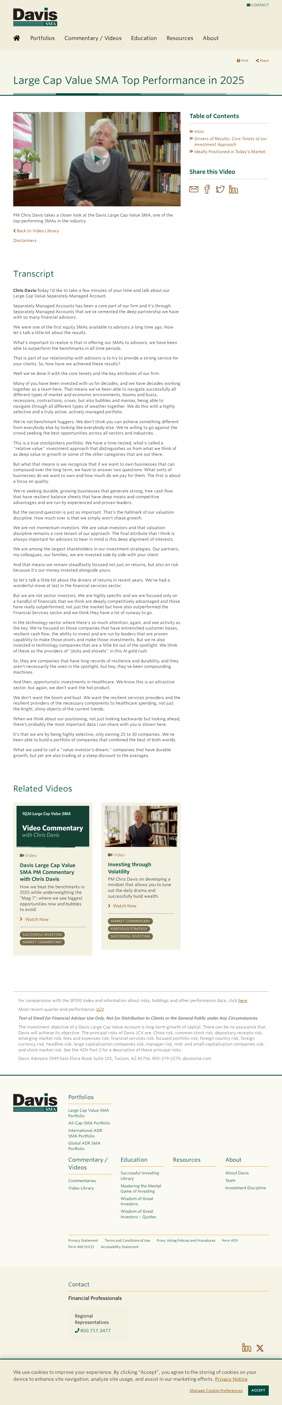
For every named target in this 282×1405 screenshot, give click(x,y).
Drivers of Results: (230, 141)
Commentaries (82, 1181)
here (242, 1000)
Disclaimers (25, 240)
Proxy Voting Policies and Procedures (186, 1240)
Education (134, 1159)
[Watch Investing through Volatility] (141, 826)
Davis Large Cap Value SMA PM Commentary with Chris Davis (47, 872)
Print (244, 60)
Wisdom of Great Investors (137, 1201)
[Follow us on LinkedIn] (246, 1348)
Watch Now (37, 919)
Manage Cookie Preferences (216, 1390)
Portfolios (81, 1097)
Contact (259, 5)
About (233, 1159)
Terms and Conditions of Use (127, 1240)
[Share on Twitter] (220, 190)
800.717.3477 (95, 1330)
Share (264, 60)
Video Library (81, 1188)
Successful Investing (42, 935)
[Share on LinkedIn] (233, 190)
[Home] (16, 38)
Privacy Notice (231, 1379)
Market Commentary (42, 942)
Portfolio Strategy (129, 929)
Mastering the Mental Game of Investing (141, 1189)
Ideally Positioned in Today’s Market (230, 151)
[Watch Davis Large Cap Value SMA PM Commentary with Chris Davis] (53, 826)
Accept (258, 1390)
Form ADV (230, 1240)
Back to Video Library (37, 230)
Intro (199, 131)
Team (230, 1180)
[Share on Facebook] (207, 190)
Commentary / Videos (88, 1163)
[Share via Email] (193, 190)
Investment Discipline (245, 1188)
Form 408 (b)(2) (81, 1247)
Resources (186, 1159)
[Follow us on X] (260, 1348)
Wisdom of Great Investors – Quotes (138, 1214)
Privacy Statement (83, 1240)
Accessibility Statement (120, 1247)
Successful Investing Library (140, 1176)
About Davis (237, 1173)
